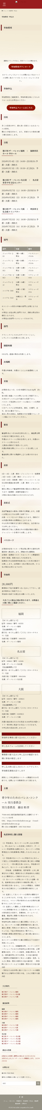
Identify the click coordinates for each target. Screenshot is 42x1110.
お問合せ (24, 1103)
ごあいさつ (12, 1101)
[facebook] (20, 1097)
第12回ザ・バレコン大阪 (10, 1030)
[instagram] (22, 1097)
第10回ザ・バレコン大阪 (10, 1025)
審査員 (36, 1101)
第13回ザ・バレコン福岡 (10, 1011)
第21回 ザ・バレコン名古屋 (11, 1036)
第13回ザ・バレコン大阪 (10, 997)
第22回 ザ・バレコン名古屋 (11, 1039)
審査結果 (17, 1103)
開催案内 (19, 1101)
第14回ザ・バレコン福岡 (10, 1014)
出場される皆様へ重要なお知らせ (18, 1056)
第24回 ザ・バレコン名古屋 (11, 1043)
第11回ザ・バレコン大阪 (10, 1027)
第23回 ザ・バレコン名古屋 (11, 1041)
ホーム (6, 1101)
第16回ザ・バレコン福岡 (10, 1019)
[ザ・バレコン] (21, 4)
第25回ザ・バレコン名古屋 (11, 994)
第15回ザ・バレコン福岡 (10, 1016)
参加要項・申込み (28, 1101)
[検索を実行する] (38, 1083)
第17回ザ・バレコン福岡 (10, 992)
